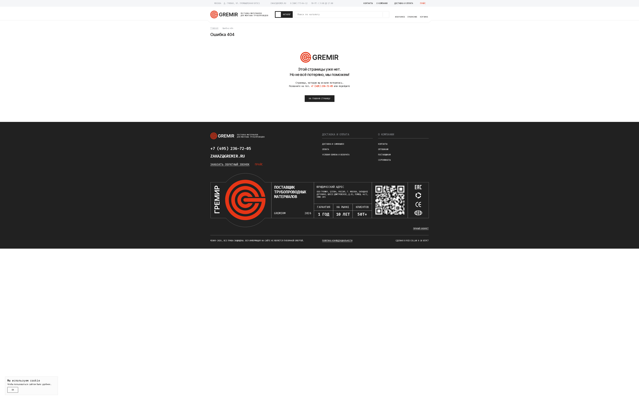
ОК (13, 390)
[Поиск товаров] (386, 14)
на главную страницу (319, 98)
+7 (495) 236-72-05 (230, 148)
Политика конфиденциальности (337, 240)
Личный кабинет (421, 228)
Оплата (325, 149)
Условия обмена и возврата (335, 154)
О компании (386, 134)
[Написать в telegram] (261, 148)
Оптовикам (383, 149)
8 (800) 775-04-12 (298, 3)
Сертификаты (384, 160)
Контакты (382, 144)
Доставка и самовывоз (333, 144)
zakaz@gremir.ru (278, 3)
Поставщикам (384, 154)
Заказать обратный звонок (229, 164)
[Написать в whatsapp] (269, 148)
